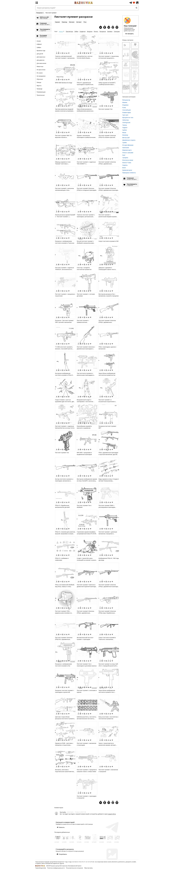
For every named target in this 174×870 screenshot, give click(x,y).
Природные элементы (129, 172)
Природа (39, 89)
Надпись (125, 165)
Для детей (40, 54)
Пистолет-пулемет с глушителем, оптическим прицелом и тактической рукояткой (109, 58)
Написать (62, 827)
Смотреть (130, 33)
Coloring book (126, 122)
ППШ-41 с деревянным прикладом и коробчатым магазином (85, 84)
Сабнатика (125, 120)
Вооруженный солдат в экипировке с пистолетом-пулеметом (85, 401)
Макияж (124, 102)
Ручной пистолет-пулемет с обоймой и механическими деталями (85, 243)
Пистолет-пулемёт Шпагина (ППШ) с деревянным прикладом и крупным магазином (109, 586)
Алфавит (39, 44)
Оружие (57, 22)
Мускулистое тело (127, 117)
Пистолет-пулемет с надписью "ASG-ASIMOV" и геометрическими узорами (86, 163)
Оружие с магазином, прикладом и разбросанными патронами (86, 137)
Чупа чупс (125, 115)
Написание (125, 147)
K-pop (124, 107)
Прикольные (41, 95)
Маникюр (125, 135)
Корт (123, 155)
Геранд (124, 125)
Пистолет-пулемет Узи (105, 109)
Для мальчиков (41, 63)
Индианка (125, 105)
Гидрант (124, 127)
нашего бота (112, 814)
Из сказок (40, 73)
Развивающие (41, 92)
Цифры (39, 47)
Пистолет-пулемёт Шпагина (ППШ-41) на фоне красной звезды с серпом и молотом (107, 137)
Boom (124, 167)
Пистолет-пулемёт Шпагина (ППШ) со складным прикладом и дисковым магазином (86, 190)
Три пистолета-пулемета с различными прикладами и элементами (85, 375)
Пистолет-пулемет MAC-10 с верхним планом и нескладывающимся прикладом (65, 137)
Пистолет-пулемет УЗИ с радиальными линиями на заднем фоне (63, 613)
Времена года (41, 50)
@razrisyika (70, 812)
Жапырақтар (126, 100)
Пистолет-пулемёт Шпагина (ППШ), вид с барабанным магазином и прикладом (107, 613)
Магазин (71, 22)
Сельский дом (126, 110)
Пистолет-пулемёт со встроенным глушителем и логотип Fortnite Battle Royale (108, 401)
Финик (124, 132)
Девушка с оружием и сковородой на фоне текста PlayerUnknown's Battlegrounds (108, 269)
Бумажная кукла (127, 170)
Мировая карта (127, 150)
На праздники (41, 76)
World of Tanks (126, 162)
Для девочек (40, 60)
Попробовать (63, 854)
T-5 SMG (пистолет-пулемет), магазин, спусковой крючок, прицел (64, 348)
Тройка (124, 142)
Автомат (78, 22)
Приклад (64, 22)
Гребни (124, 130)
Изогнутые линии (127, 160)
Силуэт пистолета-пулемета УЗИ (108, 241)
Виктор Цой (125, 137)
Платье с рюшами (127, 152)
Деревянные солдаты (128, 140)
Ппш (85, 22)
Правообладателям (40, 868)
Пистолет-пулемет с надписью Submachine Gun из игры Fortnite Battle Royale (65, 428)
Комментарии (126, 112)
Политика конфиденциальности (56, 868)
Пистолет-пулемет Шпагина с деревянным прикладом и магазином (86, 348)
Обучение (40, 79)
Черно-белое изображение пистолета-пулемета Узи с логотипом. (107, 692)
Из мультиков (41, 69)
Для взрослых (41, 57)
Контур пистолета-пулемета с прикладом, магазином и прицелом (64, 480)
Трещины (125, 157)
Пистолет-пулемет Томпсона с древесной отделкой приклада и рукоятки (87, 586)
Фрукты (39, 85)
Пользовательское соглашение (74, 868)
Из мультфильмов (127, 145)
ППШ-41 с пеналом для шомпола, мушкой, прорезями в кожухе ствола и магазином (65, 533)
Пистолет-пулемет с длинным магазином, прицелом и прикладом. (108, 533)
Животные (40, 66)
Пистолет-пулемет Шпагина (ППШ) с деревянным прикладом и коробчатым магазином (109, 190)
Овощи (39, 82)
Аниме (39, 41)
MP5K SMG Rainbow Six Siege (63, 82)
